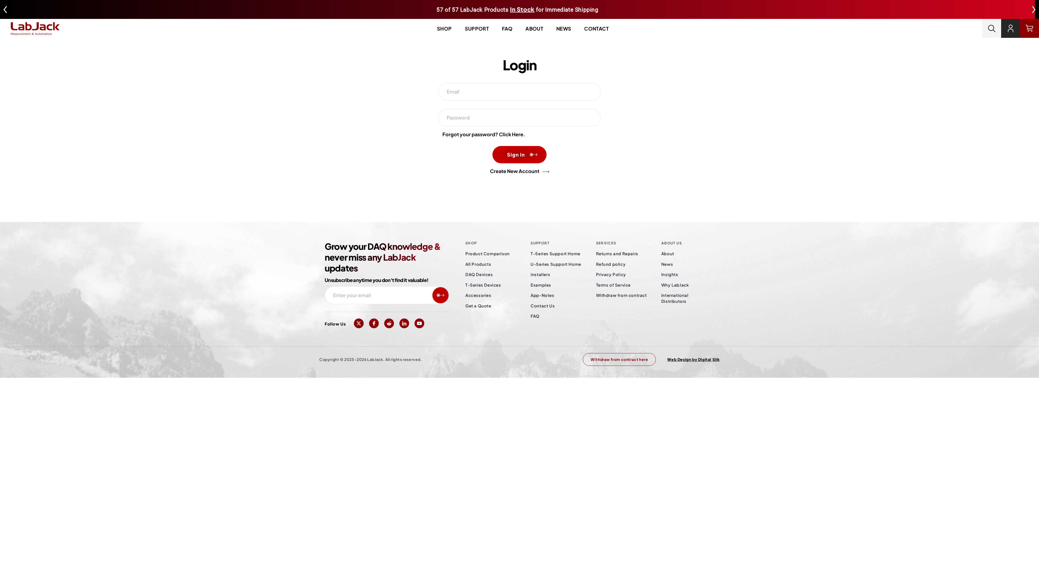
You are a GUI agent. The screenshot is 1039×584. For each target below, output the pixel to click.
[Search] (991, 28)
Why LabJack (675, 284)
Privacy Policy (611, 274)
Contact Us (543, 305)
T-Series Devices (483, 284)
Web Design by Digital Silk (693, 359)
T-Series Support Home (555, 253)
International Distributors (675, 298)
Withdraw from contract (621, 295)
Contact (596, 28)
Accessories (478, 295)
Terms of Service (613, 284)
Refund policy (611, 264)
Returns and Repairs (617, 253)
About (534, 28)
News (563, 28)
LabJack (375, 359)
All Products (478, 264)
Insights (669, 274)
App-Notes (542, 295)
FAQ (507, 28)
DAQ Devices (479, 274)
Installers (540, 274)
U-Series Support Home (556, 264)
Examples (541, 284)
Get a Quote (478, 305)
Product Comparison (487, 253)
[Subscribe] (440, 295)
